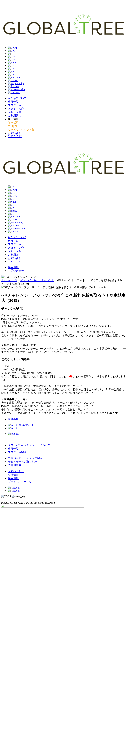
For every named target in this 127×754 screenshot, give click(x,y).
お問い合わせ (16, 270)
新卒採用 (13, 122)
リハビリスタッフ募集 (21, 129)
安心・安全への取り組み (22, 461)
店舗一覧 (13, 448)
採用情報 (13, 267)
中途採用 (13, 126)
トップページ (9, 280)
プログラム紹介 (17, 452)
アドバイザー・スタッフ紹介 (25, 458)
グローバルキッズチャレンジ (37, 280)
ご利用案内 (14, 465)
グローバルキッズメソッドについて (29, 445)
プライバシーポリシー (21, 481)
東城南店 (13, 419)
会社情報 (13, 474)
